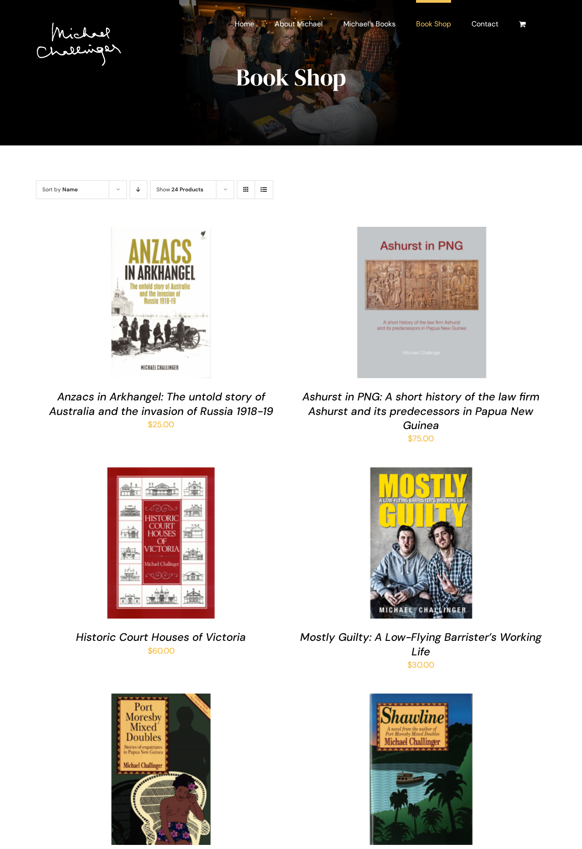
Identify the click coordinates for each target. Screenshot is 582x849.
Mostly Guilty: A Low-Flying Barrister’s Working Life (421, 644)
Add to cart (135, 304)
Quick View (189, 304)
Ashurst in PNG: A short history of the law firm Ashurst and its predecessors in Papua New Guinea (421, 411)
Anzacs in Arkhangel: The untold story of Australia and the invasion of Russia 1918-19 (161, 404)
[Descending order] (138, 189)
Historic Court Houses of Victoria (161, 637)
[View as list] (264, 190)
